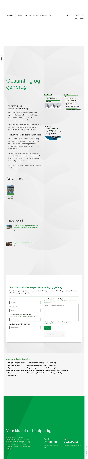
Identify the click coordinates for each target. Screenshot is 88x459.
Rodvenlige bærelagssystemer (18, 370)
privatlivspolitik (48, 323)
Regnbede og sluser (33, 368)
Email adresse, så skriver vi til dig (19, 324)
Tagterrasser (12, 373)
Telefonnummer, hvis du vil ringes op (20, 314)
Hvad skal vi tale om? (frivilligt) (53, 299)
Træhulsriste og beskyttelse (36, 373)
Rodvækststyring (51, 368)
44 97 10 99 (50, 442)
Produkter (19, 15)
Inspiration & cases (31, 15)
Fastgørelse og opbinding (16, 363)
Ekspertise (9, 15)
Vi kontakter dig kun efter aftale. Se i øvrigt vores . (57, 322)
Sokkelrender (63, 370)
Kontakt (77, 15)
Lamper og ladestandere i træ (36, 365)
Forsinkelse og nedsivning (36, 363)
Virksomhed (13, 307)
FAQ (76, 19)
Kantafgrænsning (14, 365)
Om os (82, 19)
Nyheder (43, 15)
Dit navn (12, 299)
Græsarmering (51, 363)
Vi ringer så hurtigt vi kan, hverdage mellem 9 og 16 (23, 316)
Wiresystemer (12, 375)
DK (83, 15)
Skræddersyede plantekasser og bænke (43, 370)
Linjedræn (52, 365)
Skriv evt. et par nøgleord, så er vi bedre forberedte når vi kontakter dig (59, 301)
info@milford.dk (71, 442)
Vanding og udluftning (55, 373)
